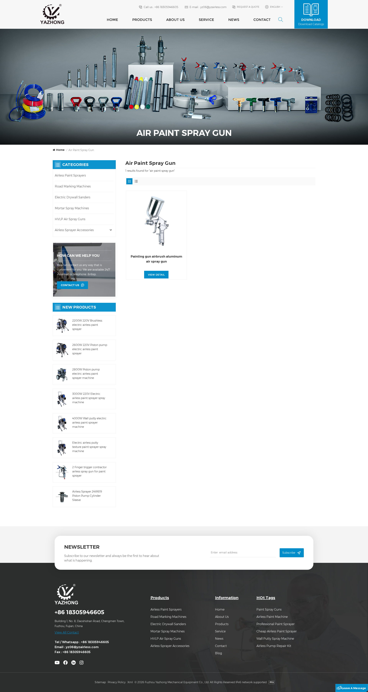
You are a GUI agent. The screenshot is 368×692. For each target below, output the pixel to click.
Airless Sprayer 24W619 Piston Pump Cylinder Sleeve (87, 496)
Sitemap (100, 682)
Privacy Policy (117, 682)
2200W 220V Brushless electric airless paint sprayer (87, 325)
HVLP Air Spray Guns (70, 219)
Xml (130, 682)
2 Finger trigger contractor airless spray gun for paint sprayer (89, 471)
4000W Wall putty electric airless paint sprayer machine (89, 422)
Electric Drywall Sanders (72, 197)
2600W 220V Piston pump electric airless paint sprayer (89, 349)
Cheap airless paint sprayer (276, 631)
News (233, 20)
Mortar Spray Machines (72, 208)
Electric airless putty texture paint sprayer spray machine (89, 447)
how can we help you (78, 256)
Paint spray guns (269, 609)
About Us (175, 20)
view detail (156, 274)
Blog (218, 653)
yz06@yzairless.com (213, 7)
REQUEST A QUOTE (248, 6)
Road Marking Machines (73, 186)
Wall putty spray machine (275, 638)
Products (142, 20)
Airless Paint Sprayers (70, 175)
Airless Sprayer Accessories (74, 230)
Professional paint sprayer (275, 624)
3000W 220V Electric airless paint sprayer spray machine (88, 398)
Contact (262, 20)
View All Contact (67, 632)
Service (206, 20)
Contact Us (70, 285)
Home (112, 20)
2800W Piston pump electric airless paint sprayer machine (86, 374)
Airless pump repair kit (273, 646)
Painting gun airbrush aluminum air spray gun (156, 259)
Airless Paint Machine (272, 617)
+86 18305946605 (166, 7)
